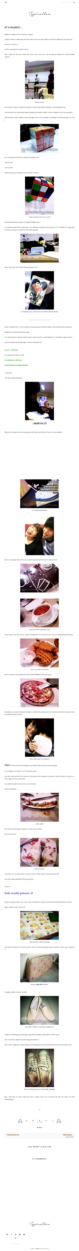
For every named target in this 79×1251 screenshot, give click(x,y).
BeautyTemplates (44, 1248)
